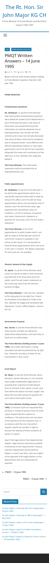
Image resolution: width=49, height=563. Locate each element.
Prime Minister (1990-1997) (21, 49)
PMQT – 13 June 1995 (15, 472)
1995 (7, 49)
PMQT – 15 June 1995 (33, 478)
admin (22, 72)
